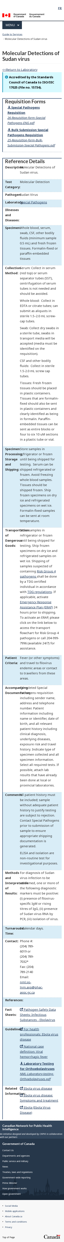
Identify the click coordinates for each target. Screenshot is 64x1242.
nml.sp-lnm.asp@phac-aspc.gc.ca (31, 987)
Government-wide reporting (16, 1177)
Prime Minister (9, 1182)
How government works (14, 1188)
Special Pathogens (33, 202)
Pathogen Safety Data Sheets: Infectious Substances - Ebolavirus (38, 1014)
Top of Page (8, 1237)
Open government (11, 1193)
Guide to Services (12, 34)
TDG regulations (39, 592)
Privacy (8, 1227)
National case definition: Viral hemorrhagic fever (34, 1051)
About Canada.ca (13, 1216)
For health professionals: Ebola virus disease (39, 1034)
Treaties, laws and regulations (17, 1172)
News (5, 1166)
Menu (11, 25)
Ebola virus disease (37, 1088)
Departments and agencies (16, 1155)
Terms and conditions (16, 1221)
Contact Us (8, 1150)
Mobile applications (15, 1211)
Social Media (11, 1205)
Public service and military (15, 1161)
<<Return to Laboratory (19, 70)
